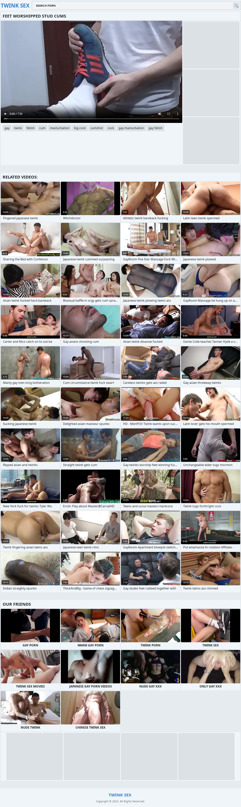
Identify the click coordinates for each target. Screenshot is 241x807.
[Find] (236, 5)
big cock (80, 128)
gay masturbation (131, 128)
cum (42, 128)
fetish (31, 128)
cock (111, 128)
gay (7, 128)
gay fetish (155, 128)
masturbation (59, 128)
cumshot (96, 128)
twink (18, 128)
